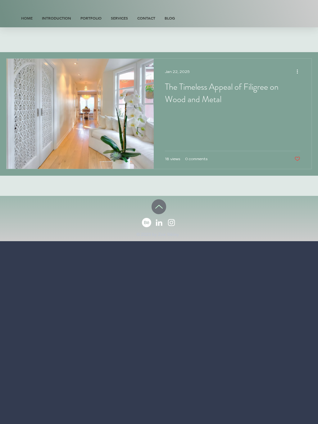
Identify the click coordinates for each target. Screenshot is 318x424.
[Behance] (146, 222)
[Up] (159, 206)
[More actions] (299, 71)
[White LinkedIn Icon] (159, 222)
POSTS (14, 40)
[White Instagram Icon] (171, 222)
